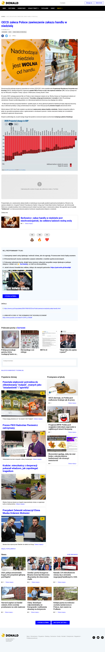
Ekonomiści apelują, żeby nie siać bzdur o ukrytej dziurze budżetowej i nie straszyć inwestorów (61, 457)
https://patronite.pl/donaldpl (61, 267)
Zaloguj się (89, 3)
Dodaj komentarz (8, 361)
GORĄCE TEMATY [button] (33, 8)
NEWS (4, 8)
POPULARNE (44, 8)
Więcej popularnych (8, 549)
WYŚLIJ (14, 35)
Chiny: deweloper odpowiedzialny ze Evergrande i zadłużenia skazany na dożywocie (37, 606)
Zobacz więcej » (29, 223)
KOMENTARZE (22, 8)
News (28, 636)
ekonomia (4, 32)
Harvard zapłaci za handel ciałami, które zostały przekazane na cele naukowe (13, 605)
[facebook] (3, 35)
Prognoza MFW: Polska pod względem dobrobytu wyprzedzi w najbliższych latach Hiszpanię (62, 427)
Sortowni (21, 328)
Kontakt (64, 636)
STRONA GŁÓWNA (43, 622)
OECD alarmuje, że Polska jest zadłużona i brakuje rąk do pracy (61, 399)
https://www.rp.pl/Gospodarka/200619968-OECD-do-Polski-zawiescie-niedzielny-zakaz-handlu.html (32, 308)
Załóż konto (99, 3)
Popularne (41, 636)
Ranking (47, 636)
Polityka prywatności (32, 638)
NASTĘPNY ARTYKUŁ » (60, 622)
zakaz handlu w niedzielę (19, 32)
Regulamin (77, 636)
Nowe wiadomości (72, 554)
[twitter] (7, 35)
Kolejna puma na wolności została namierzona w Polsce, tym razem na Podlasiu (63, 606)
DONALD (3, 16)
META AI (43, 350)
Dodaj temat (70, 636)
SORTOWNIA (11, 8)
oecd (10, 32)
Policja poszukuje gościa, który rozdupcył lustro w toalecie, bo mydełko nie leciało (9, 354)
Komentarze (34, 636)
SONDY (53, 8)
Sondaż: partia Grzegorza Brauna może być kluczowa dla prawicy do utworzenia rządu (38, 576)
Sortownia (23, 264)
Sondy (58, 636)
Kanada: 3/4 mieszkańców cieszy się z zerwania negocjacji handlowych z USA (65, 575)
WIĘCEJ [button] (59, 8)
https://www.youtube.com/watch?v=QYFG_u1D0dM (17, 317)
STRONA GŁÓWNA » (11, 296)
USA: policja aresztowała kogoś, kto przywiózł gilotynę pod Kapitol (13, 575)
